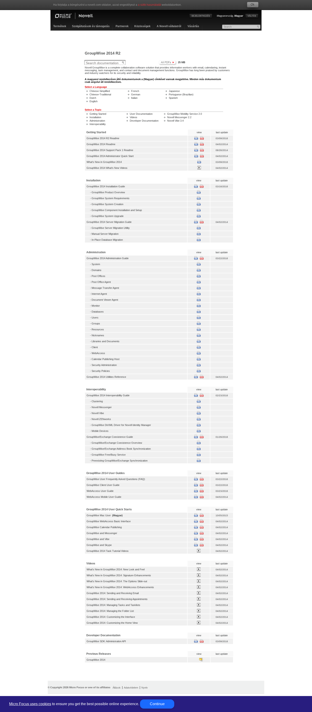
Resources (98, 329)
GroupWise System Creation (107, 204)
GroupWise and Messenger (102, 533)
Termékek (59, 26)
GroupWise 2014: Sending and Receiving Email (113, 593)
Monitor (96, 305)
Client (95, 347)
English (94, 101)
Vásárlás (193, 26)
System (96, 264)
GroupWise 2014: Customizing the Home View (112, 622)
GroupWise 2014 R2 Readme (103, 138)
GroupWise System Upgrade (108, 216)
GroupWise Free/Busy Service (109, 454)
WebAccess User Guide (100, 491)
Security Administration (104, 365)
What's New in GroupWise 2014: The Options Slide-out (117, 581)
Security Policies (101, 371)
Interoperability (98, 124)
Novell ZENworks (101, 419)
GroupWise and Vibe (98, 539)
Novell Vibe (98, 413)
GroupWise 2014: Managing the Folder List (110, 611)
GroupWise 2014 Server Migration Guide (109, 222)
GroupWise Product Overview (108, 192)
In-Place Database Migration (107, 239)
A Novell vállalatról (169, 26)
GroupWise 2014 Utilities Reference (106, 377)
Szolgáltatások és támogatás (91, 26)
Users (95, 317)
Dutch (93, 97)
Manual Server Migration (105, 233)
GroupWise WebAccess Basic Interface (109, 521)
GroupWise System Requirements (111, 198)
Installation (95, 117)
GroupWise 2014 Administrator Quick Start (110, 156)
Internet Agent (99, 293)
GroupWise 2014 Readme (101, 144)
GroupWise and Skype (99, 545)
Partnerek (122, 26)
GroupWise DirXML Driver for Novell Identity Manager (121, 425)
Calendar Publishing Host (105, 359)
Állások (117, 687)
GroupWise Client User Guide (103, 485)
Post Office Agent (101, 282)
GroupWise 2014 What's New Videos (107, 168)
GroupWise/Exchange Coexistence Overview (117, 442)
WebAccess (98, 353)
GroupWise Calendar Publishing (104, 527)
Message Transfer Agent (105, 288)
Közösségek (142, 26)
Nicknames (98, 335)
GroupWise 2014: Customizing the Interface (111, 617)
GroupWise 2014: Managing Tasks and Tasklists (113, 605)
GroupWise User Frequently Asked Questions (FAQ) (116, 479)
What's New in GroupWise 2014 (104, 162)
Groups (96, 323)
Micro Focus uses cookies (30, 704)
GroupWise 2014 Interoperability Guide (108, 395)
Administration (97, 120)
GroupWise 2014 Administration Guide (108, 258)
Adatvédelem (131, 687)
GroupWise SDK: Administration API (106, 641)
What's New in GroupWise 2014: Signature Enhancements (119, 575)
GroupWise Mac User (99, 515)
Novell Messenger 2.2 (179, 117)
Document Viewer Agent (105, 299)
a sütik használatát (149, 4)
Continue (157, 704)
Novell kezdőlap (78, 16)
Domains (96, 270)
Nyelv (144, 687)
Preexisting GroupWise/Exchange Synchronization (120, 460)
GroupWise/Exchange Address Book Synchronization (121, 448)
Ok (253, 4)
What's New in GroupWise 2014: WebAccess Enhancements (120, 587)
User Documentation (141, 113)
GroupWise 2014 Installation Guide (106, 186)
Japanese (174, 91)
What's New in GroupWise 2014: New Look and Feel (116, 569)
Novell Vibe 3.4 (175, 120)
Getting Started (98, 113)
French (135, 91)
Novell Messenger (102, 407)
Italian (134, 97)
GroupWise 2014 (96, 659)
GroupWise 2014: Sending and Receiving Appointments (117, 599)
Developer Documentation (144, 120)
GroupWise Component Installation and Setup (117, 210)
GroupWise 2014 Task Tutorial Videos (108, 551)
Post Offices (98, 276)
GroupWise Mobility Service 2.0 (184, 113)
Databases (98, 311)
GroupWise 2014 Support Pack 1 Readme (110, 150)
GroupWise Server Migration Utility (111, 228)
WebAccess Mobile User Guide (104, 497)
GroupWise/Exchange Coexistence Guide (110, 437)
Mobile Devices (100, 431)
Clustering (97, 401)
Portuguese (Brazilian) (181, 94)
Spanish (173, 97)
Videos (133, 117)
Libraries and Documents (105, 341)
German (135, 94)
